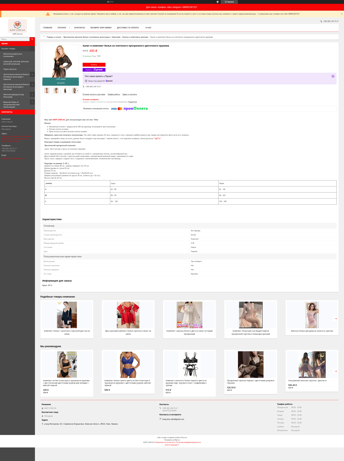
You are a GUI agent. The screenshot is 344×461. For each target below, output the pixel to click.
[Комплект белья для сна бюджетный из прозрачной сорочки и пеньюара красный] (251, 315)
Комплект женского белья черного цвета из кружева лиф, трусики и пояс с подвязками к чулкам (186, 383)
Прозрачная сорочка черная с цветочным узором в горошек (250, 381)
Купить (94, 64)
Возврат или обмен (101, 28)
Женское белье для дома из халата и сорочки (312, 331)
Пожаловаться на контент (165, 442)
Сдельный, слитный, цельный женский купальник (16, 62)
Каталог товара (8, 48)
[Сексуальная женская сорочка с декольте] (312, 364)
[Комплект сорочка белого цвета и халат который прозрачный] (189, 315)
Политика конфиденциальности (188, 442)
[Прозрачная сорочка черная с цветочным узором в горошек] (251, 364)
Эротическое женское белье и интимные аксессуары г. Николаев (16, 86)
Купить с (89, 70)
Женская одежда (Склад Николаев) (13, 95)
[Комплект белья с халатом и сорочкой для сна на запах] (67, 315)
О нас (148, 28)
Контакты (79, 28)
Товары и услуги (54, 37)
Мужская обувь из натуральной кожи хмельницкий (11, 104)
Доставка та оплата (128, 28)
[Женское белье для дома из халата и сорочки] (312, 315)
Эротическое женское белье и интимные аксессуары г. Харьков (16, 76)
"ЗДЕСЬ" (157, 138)
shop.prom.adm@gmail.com (13, 158)
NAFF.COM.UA (59, 120)
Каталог (62, 28)
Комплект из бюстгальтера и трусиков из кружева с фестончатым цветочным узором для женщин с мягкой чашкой (66, 383)
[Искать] (32, 39)
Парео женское (10, 69)
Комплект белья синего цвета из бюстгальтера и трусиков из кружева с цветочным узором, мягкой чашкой (127, 383)
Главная (47, 28)
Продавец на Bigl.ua (172, 440)
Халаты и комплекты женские (135, 37)
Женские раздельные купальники (12, 55)
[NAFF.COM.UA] (17, 26)
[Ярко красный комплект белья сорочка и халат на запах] (128, 315)
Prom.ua (184, 437)
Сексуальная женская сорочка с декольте (307, 380)
